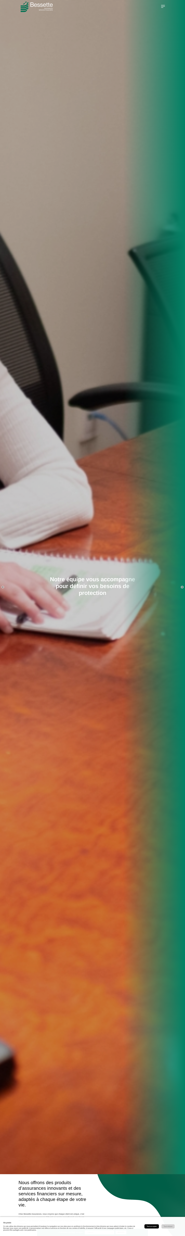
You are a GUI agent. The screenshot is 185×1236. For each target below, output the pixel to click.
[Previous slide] (2, 587)
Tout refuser (168, 1226)
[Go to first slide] (182, 587)
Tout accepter (152, 1226)
